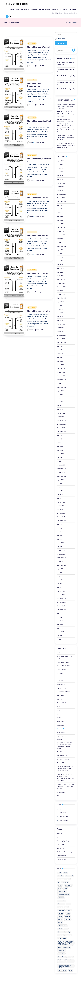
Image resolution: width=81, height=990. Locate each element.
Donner (59, 717)
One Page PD (61, 736)
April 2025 (60, 220)
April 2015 (60, 628)
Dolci (58, 714)
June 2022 (60, 309)
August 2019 (60, 435)
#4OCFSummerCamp (63, 662)
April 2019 (60, 450)
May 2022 (60, 313)
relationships (68, 935)
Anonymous (60, 695)
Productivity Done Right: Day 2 (66, 90)
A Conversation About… (64, 692)
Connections (61, 904)
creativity (60, 907)
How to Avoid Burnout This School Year (65, 64)
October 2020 (61, 383)
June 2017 (60, 532)
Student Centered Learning (64, 947)
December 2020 (61, 376)
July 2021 (59, 350)
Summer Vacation (62, 755)
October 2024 (61, 242)
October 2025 (61, 198)
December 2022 (61, 287)
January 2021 (61, 372)
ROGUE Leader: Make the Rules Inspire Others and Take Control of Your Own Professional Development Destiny (65, 943)
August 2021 (60, 346)
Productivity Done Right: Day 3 (66, 83)
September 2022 (61, 298)
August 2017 (60, 524)
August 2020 (60, 391)
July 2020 (59, 394)
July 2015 (59, 617)
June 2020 (60, 398)
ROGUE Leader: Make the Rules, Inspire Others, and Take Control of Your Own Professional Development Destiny (64, 744)
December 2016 (61, 554)
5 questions (60, 876)
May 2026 (60, 172)
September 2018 (61, 476)
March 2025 (60, 224)
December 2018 (61, 465)
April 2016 (60, 584)
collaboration (61, 897)
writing (70, 970)
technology (69, 956)
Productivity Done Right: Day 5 (66, 70)
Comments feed (63, 816)
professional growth (62, 925)
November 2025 (61, 194)
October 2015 (61, 606)
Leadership (60, 913)
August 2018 (60, 480)
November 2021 (61, 335)
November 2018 (61, 468)
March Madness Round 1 (38, 311)
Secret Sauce (61, 752)
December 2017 (61, 509)
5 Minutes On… (61, 684)
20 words (59, 677)
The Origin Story (62, 855)
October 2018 (61, 472)
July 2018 (59, 483)
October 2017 (61, 517)
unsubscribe (62, 38)
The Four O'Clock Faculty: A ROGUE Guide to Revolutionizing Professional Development (65, 777)
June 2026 (60, 168)
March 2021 (60, 365)
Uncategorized (61, 792)
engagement (61, 910)
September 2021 (61, 342)
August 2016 (60, 569)
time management (62, 970)
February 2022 (61, 324)
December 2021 (61, 331)
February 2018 (61, 502)
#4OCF (59, 652)
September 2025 (61, 201)
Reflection (60, 935)
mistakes (60, 916)
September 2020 (61, 387)
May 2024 (60, 261)
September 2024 (61, 246)
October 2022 (61, 294)
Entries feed (62, 813)
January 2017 (61, 550)
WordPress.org (63, 820)
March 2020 (60, 409)
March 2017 (60, 543)
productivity (67, 919)
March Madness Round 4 (38, 198)
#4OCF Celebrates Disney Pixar (64, 657)
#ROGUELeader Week (63, 666)
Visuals (59, 796)
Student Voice (61, 953)
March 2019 (60, 454)
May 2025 (60, 216)
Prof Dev (60, 922)
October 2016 (61, 561)
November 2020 (61, 379)
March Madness (32, 43)
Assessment (65, 882)
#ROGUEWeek (61, 669)
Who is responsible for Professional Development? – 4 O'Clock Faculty (66, 122)
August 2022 (60, 302)
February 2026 (61, 183)
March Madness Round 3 (38, 235)
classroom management (63, 894)
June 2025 (60, 213)
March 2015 (60, 632)
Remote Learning (62, 938)
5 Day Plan (60, 680)
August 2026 (60, 161)
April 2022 (60, 316)
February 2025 (61, 227)
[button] (73, 50)
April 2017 (60, 539)
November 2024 (61, 238)
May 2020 (60, 402)
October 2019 (61, 428)
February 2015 (61, 635)
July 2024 (59, 253)
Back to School (61, 703)
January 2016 (61, 595)
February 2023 (61, 279)
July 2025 (59, 209)
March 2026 (60, 179)
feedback (69, 910)
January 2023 (61, 283)
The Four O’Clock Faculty (64, 852)
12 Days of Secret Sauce (64, 879)
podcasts (60, 919)
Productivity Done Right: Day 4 (66, 77)
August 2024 (60, 250)
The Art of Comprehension (64, 763)
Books (59, 837)
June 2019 (60, 443)
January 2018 (61, 506)
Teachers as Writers (63, 759)
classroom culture (62, 891)
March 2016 (60, 587)
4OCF (65, 872)
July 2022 (59, 305)
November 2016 (61, 558)
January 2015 (61, 639)
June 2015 (60, 621)
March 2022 (60, 320)
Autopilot (59, 699)
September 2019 (61, 431)
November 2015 (61, 602)
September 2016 (61, 565)
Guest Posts (60, 721)
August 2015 (60, 613)
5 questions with (61, 688)
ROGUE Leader (61, 848)
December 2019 (61, 420)
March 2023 (60, 276)
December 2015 (61, 598)
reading (68, 932)
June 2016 (60, 576)
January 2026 (61, 187)
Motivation (67, 916)
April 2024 (60, 264)
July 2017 (59, 528)
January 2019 (61, 461)
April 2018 (60, 494)
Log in (60, 809)
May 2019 (60, 446)
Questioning (60, 932)
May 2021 (60, 357)
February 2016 (61, 591)
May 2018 (60, 491)
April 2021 (60, 361)
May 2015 (60, 624)
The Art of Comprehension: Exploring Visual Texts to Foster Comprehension (65, 769)
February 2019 (61, 457)
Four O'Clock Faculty (16, 3)
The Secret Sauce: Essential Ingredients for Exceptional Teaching (65, 786)
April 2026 (60, 175)
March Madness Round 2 (38, 273)
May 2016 (60, 580)
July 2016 (59, 572)
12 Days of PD (61, 673)
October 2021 (61, 339)
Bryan (58, 706)
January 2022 (61, 327)
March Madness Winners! (38, 47)
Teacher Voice (61, 956)
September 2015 (61, 609)
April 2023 (60, 272)
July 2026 (59, 164)
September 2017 (61, 520)
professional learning (62, 928)
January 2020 (61, 417)
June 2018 (60, 487)
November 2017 (61, 513)
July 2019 (59, 439)
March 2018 (60, 498)
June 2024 (60, 257)
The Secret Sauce (62, 859)
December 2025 (61, 190)
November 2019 (61, 424)
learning (68, 913)
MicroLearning (61, 732)
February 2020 (61, 413)
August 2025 (60, 205)
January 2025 (61, 231)
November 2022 (61, 290)
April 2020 (60, 405)
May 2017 (60, 535)
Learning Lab (60, 725)
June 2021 (60, 353)
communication (61, 900)
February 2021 (61, 368)
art (58, 882)
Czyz (58, 710)
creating (68, 904)
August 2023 (60, 268)
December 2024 (61, 235)
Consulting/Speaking (63, 841)
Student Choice (61, 950)
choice (65, 888)
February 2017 (61, 546)
